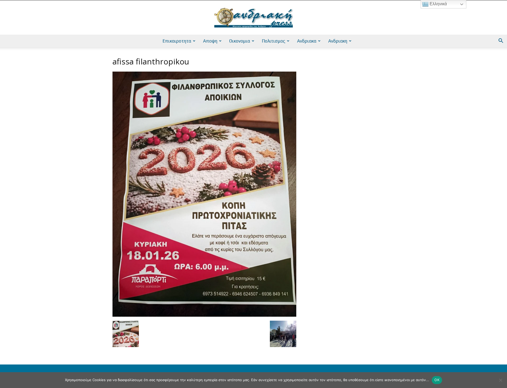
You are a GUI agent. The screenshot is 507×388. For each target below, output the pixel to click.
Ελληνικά (438, 4)
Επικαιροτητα (177, 41)
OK (436, 380)
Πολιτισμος (273, 41)
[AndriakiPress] (253, 17)
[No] (500, 380)
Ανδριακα (306, 41)
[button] (500, 41)
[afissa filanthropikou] (204, 315)
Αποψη (210, 41)
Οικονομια (239, 41)
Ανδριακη (337, 41)
